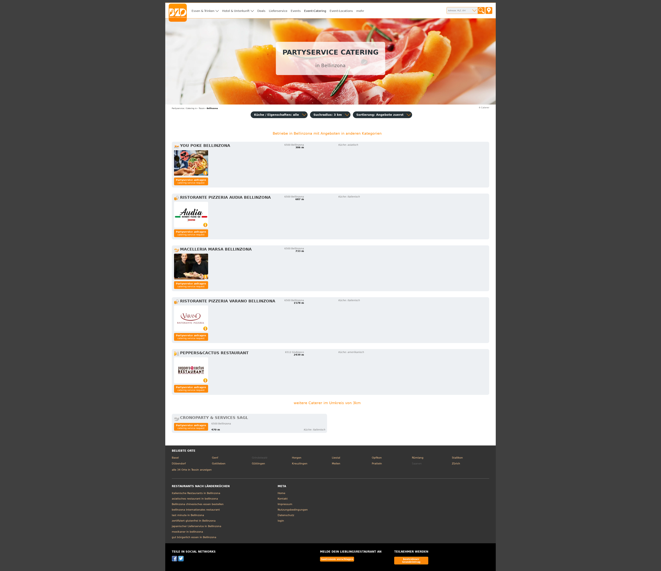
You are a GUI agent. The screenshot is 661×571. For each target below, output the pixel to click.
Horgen (296, 457)
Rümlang (417, 457)
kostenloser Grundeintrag (411, 560)
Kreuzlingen (299, 463)
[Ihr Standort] (488, 10)
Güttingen (258, 463)
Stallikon (457, 457)
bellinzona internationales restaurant (196, 509)
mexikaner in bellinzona (187, 531)
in (184, 108)
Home (281, 493)
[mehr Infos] (191, 163)
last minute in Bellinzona (188, 515)
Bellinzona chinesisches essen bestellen (198, 504)
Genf (215, 457)
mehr (360, 11)
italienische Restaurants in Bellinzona (196, 493)
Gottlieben (218, 463)
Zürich (456, 463)
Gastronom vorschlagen (337, 559)
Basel (175, 457)
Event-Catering (315, 11)
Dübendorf (179, 463)
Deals (261, 11)
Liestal (336, 457)
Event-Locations (341, 11)
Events (296, 11)
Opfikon (377, 457)
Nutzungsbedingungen (293, 509)
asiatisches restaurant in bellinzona (195, 498)
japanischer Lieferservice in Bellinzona (196, 526)
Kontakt (283, 498)
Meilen (336, 463)
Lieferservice (278, 11)
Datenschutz (286, 515)
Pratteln (377, 463)
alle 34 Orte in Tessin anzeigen (192, 469)
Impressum (285, 504)
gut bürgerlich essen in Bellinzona (194, 537)
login (281, 520)
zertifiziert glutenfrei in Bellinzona (194, 520)
